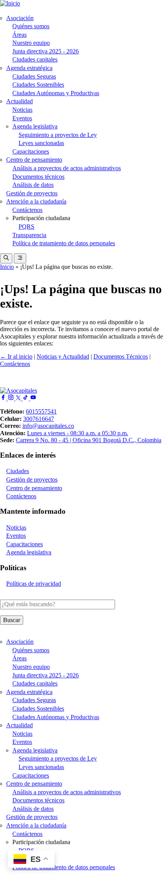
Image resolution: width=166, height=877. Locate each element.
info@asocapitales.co (48, 425)
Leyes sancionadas (41, 143)
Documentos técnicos (38, 176)
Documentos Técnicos (120, 356)
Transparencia (29, 235)
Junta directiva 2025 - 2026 (45, 51)
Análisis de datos (33, 184)
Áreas (19, 34)
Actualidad (19, 101)
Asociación (20, 18)
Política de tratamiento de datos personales (63, 243)
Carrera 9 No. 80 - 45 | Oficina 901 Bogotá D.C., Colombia (88, 440)
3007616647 (38, 418)
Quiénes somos (30, 26)
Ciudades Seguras (34, 76)
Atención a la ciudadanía (36, 201)
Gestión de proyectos (32, 193)
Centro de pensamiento (34, 159)
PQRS (26, 226)
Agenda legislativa (35, 126)
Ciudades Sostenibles (38, 84)
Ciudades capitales (35, 59)
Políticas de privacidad (33, 583)
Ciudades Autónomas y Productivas (55, 93)
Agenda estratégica (29, 68)
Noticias (22, 109)
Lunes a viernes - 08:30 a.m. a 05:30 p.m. (77, 433)
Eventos (22, 118)
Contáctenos (27, 210)
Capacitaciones (30, 151)
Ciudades (17, 471)
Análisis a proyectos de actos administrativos (66, 168)
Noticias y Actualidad (63, 356)
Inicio (7, 266)
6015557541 (41, 411)
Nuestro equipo (31, 42)
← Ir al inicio (16, 356)
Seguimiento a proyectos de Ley (58, 135)
